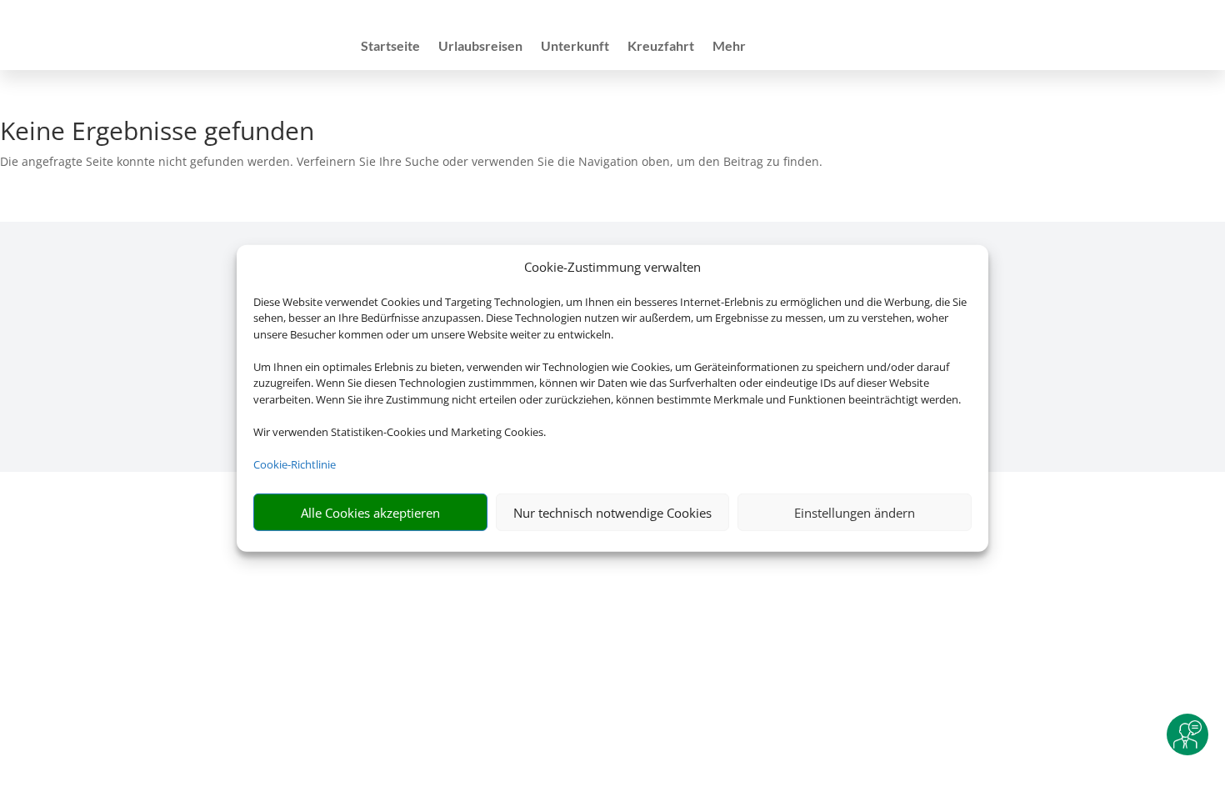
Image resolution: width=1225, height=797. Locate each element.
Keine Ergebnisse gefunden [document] (157, 133)
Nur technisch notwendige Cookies (612, 512)
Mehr (729, 46)
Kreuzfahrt (661, 46)
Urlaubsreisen (480, 46)
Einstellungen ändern (854, 512)
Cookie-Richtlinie (294, 464)
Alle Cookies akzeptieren (370, 512)
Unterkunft (575, 46)
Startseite (390, 46)
